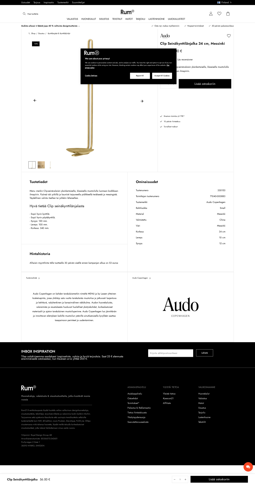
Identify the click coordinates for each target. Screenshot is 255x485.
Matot (201, 403)
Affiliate (167, 403)
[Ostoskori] (228, 14)
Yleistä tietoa (169, 394)
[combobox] (225, 2)
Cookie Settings (91, 75)
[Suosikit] (219, 14)
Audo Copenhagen (215, 202)
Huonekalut (203, 394)
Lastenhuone (204, 417)
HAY (40, 420)
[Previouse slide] (35, 101)
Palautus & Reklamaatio (139, 408)
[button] (225, 2)
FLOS (78, 420)
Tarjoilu (201, 412)
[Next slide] (142, 101)
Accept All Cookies (162, 75)
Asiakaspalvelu (135, 394)
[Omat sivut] (211, 14)
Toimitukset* (133, 403)
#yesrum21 (168, 398)
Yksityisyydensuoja (136, 417)
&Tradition (47, 420)
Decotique (70, 420)
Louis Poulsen (59, 420)
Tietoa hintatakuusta (137, 412)
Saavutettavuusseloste (138, 422)
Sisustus (202, 408)
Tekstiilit (202, 422)
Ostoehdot (133, 398)
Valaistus (202, 398)
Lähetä (204, 352)
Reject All (140, 75)
